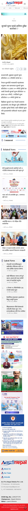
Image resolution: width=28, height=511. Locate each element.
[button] (2, 4)
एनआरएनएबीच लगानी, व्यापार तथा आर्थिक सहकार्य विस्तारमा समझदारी (13, 249)
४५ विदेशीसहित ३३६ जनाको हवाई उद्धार (15, 288)
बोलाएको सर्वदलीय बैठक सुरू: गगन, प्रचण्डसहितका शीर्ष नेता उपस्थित (16, 309)
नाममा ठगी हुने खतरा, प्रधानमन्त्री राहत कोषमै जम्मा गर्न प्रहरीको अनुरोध (15, 278)
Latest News (9, 260)
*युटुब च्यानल (6, 127)
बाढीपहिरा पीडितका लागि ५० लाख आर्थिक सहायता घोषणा (15, 266)
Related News (9, 149)
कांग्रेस (10, 8)
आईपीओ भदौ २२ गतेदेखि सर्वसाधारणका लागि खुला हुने (13, 169)
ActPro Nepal (6, 62)
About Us (7, 469)
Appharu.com (14, 509)
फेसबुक (3, 125)
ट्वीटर (7, 125)
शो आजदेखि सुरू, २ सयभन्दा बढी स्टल (13, 196)
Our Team (7, 473)
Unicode (7, 477)
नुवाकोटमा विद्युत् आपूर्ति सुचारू (15, 298)
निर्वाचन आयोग (17, 8)
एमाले (4, 8)
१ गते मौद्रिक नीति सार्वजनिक (11, 222)
